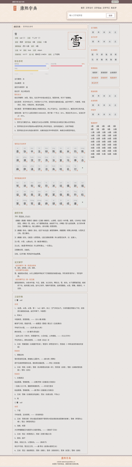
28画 (103, 141)
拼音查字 (95, 77)
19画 (109, 135)
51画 (103, 154)
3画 (103, 126)
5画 (114, 126)
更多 (82, 169)
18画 (103, 135)
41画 (92, 150)
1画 (92, 126)
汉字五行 (89, 7)
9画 (109, 129)
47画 (115, 150)
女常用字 (113, 72)
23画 (103, 138)
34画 (109, 144)
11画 (92, 132)
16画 (92, 135)
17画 (98, 135)
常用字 (94, 72)
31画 (92, 144)
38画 (103, 147)
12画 (98, 132)
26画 (92, 141)
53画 (115, 154)
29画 (109, 141)
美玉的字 (95, 83)
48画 (92, 154)
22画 (98, 138)
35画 (115, 144)
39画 (109, 147)
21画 (92, 138)
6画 (92, 129)
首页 (83, 7)
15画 (115, 132)
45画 (109, 150)
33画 (103, 144)
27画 (98, 141)
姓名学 (114, 7)
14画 (109, 132)
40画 (115, 147)
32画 (98, 144)
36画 (92, 147)
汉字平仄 (106, 7)
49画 (98, 154)
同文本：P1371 (24, 216)
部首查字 (104, 77)
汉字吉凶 (97, 7)
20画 (115, 135)
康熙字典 (115, 2)
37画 (98, 147)
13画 (103, 132)
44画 (103, 150)
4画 (109, 126)
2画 (97, 126)
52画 (109, 154)
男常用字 (104, 72)
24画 (109, 138)
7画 (97, 129)
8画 (103, 129)
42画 (98, 150)
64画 (92, 157)
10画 (115, 129)
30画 (115, 141)
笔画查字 (113, 77)
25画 (115, 138)
